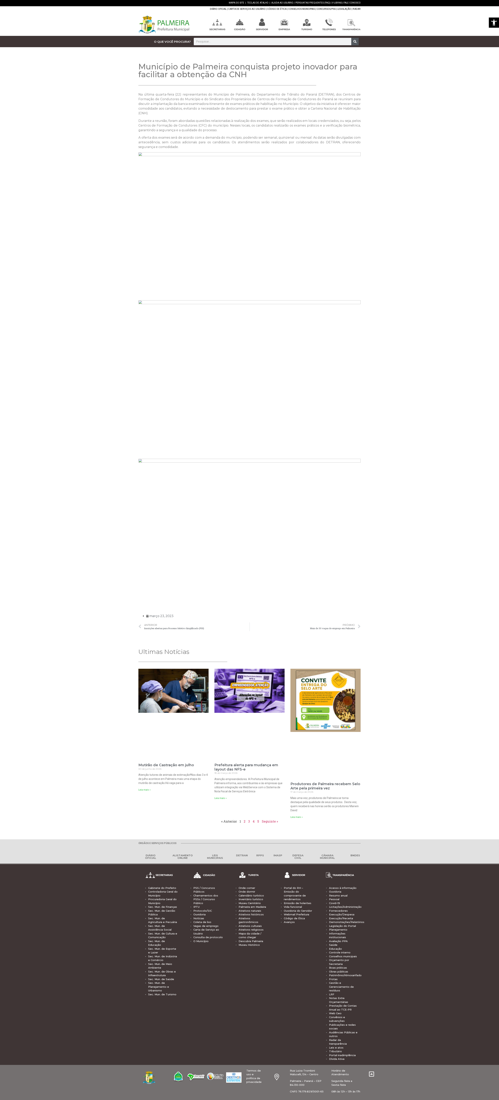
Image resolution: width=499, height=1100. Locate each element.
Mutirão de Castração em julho (166, 765)
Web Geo (335, 1013)
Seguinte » (270, 821)
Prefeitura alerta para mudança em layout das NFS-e (246, 767)
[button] (494, 23)
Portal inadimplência (342, 1055)
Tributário (335, 1051)
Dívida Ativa (336, 1058)
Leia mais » (144, 789)
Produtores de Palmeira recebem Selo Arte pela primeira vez (325, 786)
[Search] (355, 41)
